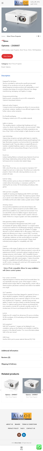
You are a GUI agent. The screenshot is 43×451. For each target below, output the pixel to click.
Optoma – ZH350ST (32, 394)
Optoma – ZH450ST (11, 394)
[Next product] (41, 36)
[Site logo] (21, 3)
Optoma (8, 67)
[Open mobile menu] (2, 3)
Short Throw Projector (14, 36)
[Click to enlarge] (5, 29)
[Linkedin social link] (24, 435)
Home (3, 36)
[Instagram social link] (19, 435)
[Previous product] (37, 36)
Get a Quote (7, 56)
